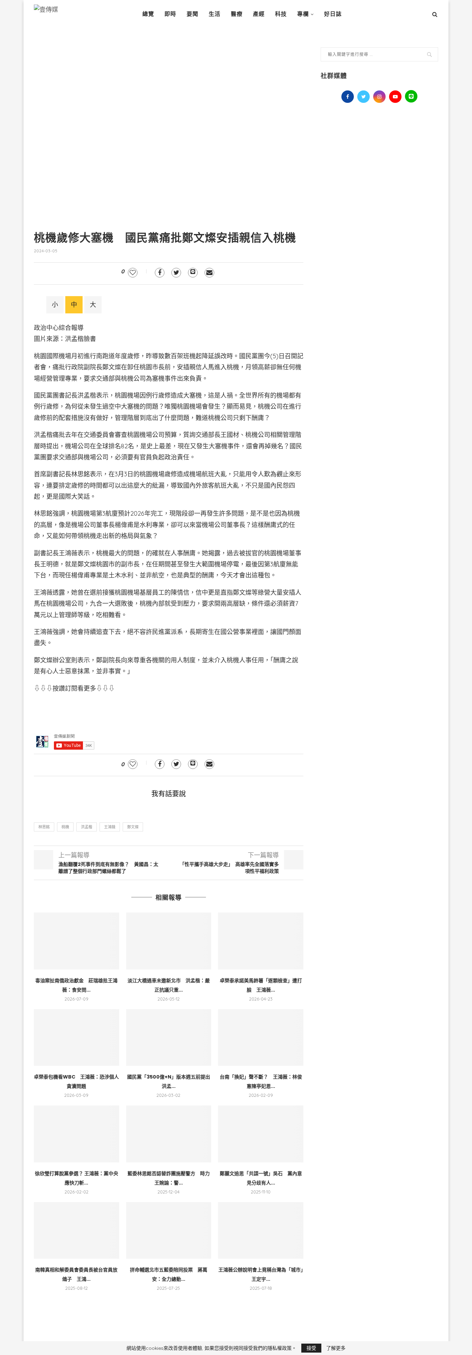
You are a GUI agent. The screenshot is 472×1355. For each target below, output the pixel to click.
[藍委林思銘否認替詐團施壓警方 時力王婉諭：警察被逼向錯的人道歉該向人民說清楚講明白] (168, 1133)
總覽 (148, 14)
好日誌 (333, 14)
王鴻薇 (109, 827)
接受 (311, 1348)
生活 (214, 14)
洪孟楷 (86, 827)
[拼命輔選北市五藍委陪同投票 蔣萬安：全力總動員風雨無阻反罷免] (168, 1230)
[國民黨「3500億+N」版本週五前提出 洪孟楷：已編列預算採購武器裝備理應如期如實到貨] (168, 1037)
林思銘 (44, 827)
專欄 (303, 14)
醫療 (237, 14)
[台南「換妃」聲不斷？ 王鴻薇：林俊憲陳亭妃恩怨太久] (260, 1037)
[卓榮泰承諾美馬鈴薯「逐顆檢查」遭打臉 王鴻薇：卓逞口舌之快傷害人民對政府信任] (260, 941)
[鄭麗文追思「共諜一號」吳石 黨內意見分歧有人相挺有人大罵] (260, 1133)
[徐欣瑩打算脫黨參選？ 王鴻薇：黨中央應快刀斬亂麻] (76, 1133)
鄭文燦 (133, 827)
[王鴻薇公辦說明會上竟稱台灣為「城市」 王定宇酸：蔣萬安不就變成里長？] (260, 1230)
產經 (259, 14)
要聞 (192, 14)
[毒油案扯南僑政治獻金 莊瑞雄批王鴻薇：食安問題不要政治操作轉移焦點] (76, 941)
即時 (170, 14)
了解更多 (336, 1348)
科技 (281, 14)
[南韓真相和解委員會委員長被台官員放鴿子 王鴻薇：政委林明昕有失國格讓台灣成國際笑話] (76, 1230)
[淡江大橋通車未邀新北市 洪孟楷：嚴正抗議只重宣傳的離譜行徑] (168, 941)
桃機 (65, 827)
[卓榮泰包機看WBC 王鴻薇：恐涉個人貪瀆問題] (76, 1037)
